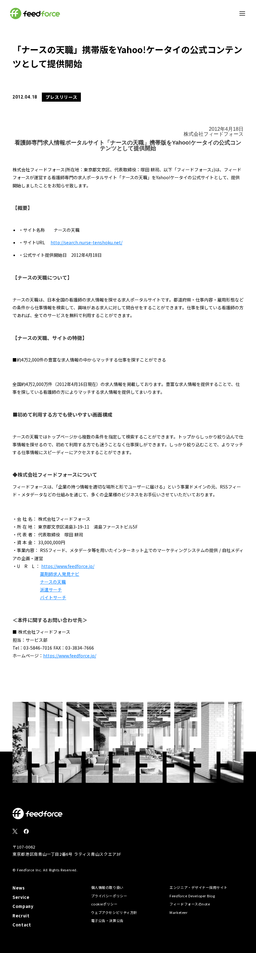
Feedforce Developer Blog (192, 895)
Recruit (21, 916)
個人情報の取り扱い (107, 887)
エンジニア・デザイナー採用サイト (198, 887)
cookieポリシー (104, 903)
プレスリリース (61, 97)
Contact (21, 925)
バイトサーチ (53, 597)
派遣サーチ (51, 589)
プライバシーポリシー (109, 895)
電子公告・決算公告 (107, 920)
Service (21, 897)
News (18, 888)
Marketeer (178, 912)
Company (22, 906)
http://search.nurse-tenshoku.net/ (86, 242)
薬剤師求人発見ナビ (59, 574)
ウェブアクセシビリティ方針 (114, 912)
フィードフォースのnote (190, 903)
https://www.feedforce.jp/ (67, 566)
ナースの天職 (53, 582)
